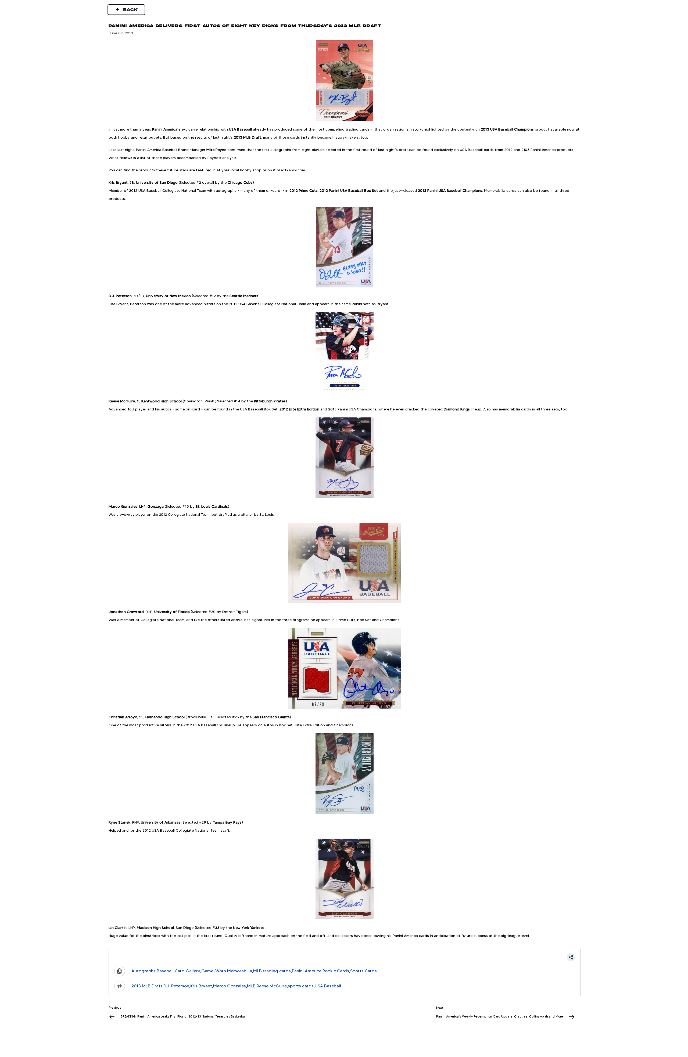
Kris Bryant (201, 986)
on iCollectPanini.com (286, 170)
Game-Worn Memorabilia (226, 970)
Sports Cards (363, 970)
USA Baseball (328, 986)
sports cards (301, 986)
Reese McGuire (272, 986)
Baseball (165, 970)
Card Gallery (187, 970)
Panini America (306, 970)
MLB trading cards (272, 970)
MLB (251, 986)
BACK (130, 9)
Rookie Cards (335, 970)
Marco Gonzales (229, 986)
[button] (344, 957)
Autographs (143, 970)
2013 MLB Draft (146, 986)
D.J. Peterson (176, 986)
